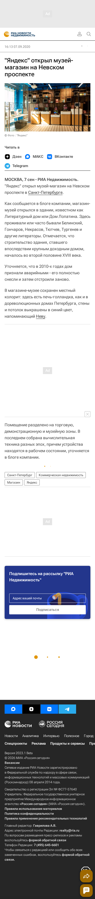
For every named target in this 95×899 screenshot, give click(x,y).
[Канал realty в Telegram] (67, 709)
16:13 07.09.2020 (17, 47)
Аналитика (30, 736)
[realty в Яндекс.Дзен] (31, 709)
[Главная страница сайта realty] (27, 34)
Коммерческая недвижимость (61, 475)
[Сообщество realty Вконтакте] (49, 709)
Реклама (39, 743)
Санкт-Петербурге (45, 192)
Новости (11, 736)
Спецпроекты (16, 743)
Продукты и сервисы (67, 743)
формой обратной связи (47, 840)
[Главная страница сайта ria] (5, 34)
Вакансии (12, 763)
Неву (40, 316)
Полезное (71, 736)
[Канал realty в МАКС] (13, 709)
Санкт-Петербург (19, 475)
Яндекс (32, 482)
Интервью (51, 736)
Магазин (13, 482)
